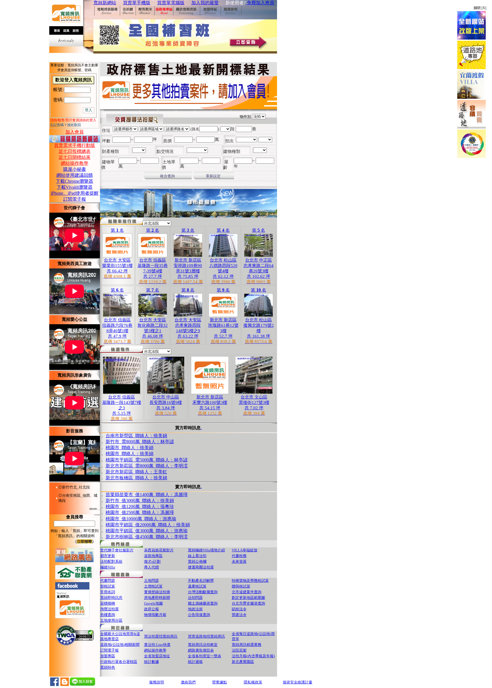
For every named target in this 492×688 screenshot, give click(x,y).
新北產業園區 (243, 662)
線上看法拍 (197, 556)
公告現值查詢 (199, 615)
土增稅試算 (153, 586)
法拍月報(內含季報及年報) (253, 656)
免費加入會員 (260, 2)
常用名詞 (107, 592)
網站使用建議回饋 (74, 175)
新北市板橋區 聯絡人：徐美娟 (136, 472)
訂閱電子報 (74, 199)
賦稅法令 (239, 609)
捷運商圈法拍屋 (201, 567)
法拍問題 (195, 597)
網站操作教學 (74, 163)
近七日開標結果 (75, 157)
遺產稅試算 (197, 586)
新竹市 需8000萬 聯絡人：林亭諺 (140, 436)
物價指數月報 (155, 615)
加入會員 (74, 132)
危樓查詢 (107, 615)
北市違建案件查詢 (246, 592)
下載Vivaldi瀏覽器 (75, 187)
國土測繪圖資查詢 (203, 603)
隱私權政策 (253, 682)
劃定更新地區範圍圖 (248, 597)
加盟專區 (107, 656)
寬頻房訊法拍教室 (203, 644)
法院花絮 (239, 650)
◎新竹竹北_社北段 (74, 487)
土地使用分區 (111, 620)
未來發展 (239, 561)
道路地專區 (153, 556)
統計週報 (195, 662)
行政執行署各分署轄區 (118, 662)
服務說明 (156, 682)
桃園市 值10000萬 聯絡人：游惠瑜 (141, 518)
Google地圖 (153, 603)
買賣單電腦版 (170, 2)
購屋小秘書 (74, 169)
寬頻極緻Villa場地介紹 (206, 550)
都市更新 (107, 556)
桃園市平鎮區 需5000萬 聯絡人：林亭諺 (147, 454)
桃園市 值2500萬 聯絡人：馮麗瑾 (140, 512)
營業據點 (219, 682)
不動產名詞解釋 (201, 580)
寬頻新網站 (104, 2)
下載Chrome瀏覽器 (74, 181)
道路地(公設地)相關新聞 (120, 644)
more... (94, 508)
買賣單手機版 (136, 2)
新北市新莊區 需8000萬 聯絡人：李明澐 (147, 460)
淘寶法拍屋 (109, 609)
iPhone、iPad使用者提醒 (75, 193)
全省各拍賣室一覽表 (204, 656)
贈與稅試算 (241, 586)
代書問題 (107, 580)
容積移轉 (107, 603)
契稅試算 (107, 586)
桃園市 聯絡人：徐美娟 (129, 442)
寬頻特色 (107, 667)
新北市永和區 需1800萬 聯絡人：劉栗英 (147, 479)
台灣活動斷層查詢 (203, 592)
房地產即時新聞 (157, 597)
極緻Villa (107, 567)
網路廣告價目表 (201, 650)
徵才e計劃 (152, 561)
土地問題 (151, 580)
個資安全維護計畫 (297, 682)
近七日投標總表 (75, 151)
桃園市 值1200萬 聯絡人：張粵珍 (140, 506)
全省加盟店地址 (157, 656)
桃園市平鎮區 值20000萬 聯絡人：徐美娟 (148, 524)
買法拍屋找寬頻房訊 (160, 636)
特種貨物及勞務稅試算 (250, 580)
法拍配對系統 (111, 561)
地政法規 (195, 609)
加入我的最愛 (205, 2)
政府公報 (151, 609)
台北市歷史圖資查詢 (248, 603)
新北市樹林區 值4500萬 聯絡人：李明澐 (147, 536)
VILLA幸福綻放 (244, 550)
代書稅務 (239, 556)
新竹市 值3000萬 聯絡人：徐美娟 (140, 500)
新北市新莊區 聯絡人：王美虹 (136, 466)
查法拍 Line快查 (157, 644)
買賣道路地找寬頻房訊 (206, 636)
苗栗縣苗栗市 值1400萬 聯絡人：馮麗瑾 (147, 494)
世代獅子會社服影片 (117, 550)
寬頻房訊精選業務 (246, 644)
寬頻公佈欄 (197, 561)
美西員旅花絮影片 (159, 550)
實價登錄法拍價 (157, 592)
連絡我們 (188, 682)
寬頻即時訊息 (111, 597)
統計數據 (151, 662)
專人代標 (151, 567)
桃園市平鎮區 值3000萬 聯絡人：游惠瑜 (147, 530)
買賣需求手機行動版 (74, 145)
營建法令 (239, 615)
